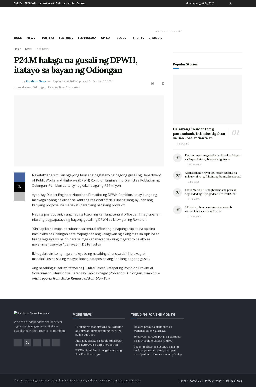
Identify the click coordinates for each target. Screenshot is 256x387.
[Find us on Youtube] (241, 3)
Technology (87, 38)
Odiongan (39, 87)
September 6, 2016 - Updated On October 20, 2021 (83, 81)
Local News (42, 49)
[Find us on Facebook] (225, 3)
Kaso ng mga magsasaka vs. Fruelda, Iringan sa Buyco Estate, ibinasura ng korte (213, 157)
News (31, 38)
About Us (68, 3)
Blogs (121, 38)
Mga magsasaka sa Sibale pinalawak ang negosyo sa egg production (98, 342)
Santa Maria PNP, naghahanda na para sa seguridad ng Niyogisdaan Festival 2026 (210, 192)
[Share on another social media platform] (19, 196)
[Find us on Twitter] (230, 3)
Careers (80, 3)
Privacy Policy (213, 380)
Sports (138, 38)
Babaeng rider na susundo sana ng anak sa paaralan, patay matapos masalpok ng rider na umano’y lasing (158, 350)
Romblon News (36, 81)
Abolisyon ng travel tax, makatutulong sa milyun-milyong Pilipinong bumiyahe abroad (213, 174)
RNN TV (18, 3)
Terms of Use (234, 380)
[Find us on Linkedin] (56, 342)
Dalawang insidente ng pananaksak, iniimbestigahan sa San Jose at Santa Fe (199, 133)
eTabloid (155, 38)
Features (66, 38)
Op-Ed (105, 38)
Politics (48, 38)
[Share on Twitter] (19, 187)
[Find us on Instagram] (236, 3)
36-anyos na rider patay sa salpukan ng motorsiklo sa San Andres (157, 338)
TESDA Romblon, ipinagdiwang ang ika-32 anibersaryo (98, 352)
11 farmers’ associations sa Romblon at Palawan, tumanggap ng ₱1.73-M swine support (99, 330)
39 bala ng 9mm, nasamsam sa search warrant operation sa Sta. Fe (208, 209)
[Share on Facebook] (19, 177)
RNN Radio (31, 3)
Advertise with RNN (50, 3)
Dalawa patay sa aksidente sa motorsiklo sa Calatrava (153, 329)
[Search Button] (240, 38)
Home (18, 38)
